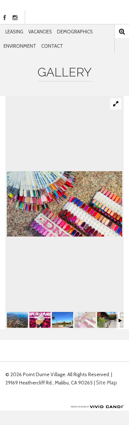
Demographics (75, 31)
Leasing (14, 31)
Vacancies (40, 31)
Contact (52, 46)
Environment (20, 46)
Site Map (106, 382)
